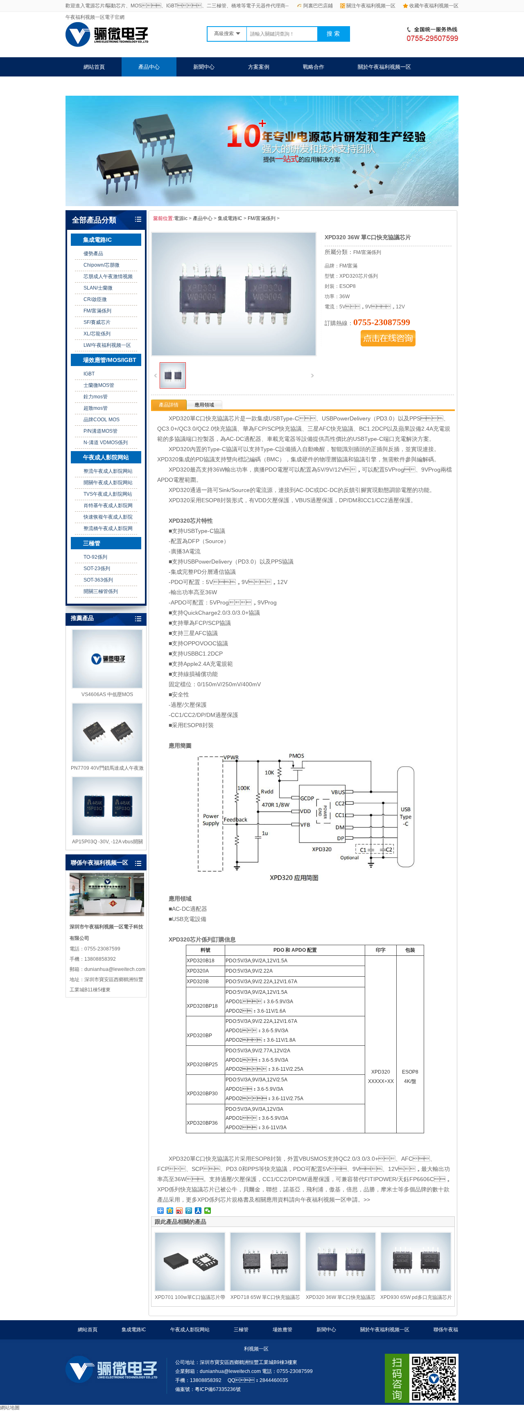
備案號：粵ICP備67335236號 (208, 1389)
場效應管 (282, 1329)
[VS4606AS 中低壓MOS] (107, 659)
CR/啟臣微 (95, 299)
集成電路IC (97, 239)
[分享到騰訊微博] (188, 1210)
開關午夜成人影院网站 (108, 482)
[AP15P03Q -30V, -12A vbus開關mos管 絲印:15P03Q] (107, 806)
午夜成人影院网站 (106, 457)
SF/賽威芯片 (97, 322)
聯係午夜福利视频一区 (110, 86)
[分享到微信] (207, 1210)
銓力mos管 (96, 397)
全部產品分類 (94, 220)
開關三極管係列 (101, 591)
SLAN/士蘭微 (98, 288)
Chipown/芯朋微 (102, 265)
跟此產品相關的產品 (180, 1221)
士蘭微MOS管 (99, 385)
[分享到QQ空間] (170, 1210)
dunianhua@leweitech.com (230, 1371)
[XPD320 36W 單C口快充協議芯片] (173, 387)
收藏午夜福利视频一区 (433, 6)
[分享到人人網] (198, 1210)
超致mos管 (96, 408)
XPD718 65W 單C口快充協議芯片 (265, 1297)
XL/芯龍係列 (97, 334)
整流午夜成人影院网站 (108, 471)
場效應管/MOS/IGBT (109, 360)
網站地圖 (10, 1408)
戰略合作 (313, 67)
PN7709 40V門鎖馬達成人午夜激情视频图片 (107, 768)
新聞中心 (204, 67)
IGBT (89, 374)
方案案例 (258, 67)
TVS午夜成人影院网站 (108, 494)
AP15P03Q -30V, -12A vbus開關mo (107, 842)
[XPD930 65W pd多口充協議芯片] (416, 1262)
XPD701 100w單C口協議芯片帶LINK (190, 1297)
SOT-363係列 (98, 580)
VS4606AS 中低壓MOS (107, 694)
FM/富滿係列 (97, 311)
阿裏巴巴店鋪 (318, 6)
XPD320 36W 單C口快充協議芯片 (340, 1297)
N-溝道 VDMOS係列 (106, 442)
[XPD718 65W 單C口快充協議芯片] (265, 1262)
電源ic (180, 218)
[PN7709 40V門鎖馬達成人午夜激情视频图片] (107, 732)
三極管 (91, 543)
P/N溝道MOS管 (100, 431)
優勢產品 (93, 253)
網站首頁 (94, 67)
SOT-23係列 (97, 568)
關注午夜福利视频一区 (370, 6)
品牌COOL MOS (102, 419)
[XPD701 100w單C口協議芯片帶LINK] (190, 1262)
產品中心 (149, 67)
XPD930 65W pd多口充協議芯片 (416, 1297)
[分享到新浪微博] (179, 1210)
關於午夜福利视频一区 (384, 67)
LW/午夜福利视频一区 (107, 345)
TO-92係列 (95, 557)
